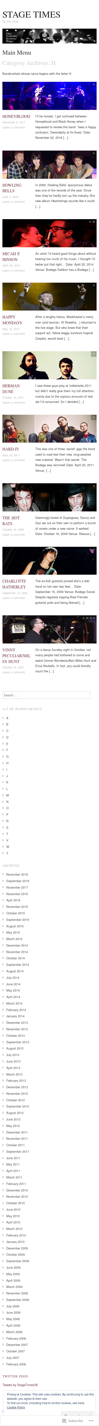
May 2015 (13, 932)
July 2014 (12, 977)
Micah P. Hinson (11, 256)
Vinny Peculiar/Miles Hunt (16, 655)
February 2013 (16, 1080)
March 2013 (14, 1074)
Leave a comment (13, 127)
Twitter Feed (15, 1376)
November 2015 (17, 906)
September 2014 (17, 964)
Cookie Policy (16, 1407)
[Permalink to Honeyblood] (49, 97)
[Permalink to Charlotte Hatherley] (49, 562)
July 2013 (12, 1054)
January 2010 (15, 1241)
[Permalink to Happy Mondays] (49, 298)
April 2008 (13, 1325)
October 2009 (15, 1254)
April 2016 (13, 900)
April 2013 (13, 1067)
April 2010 (13, 1222)
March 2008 (14, 1332)
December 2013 (17, 1022)
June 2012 (13, 1119)
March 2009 (14, 1286)
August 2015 (15, 926)
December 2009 (17, 1248)
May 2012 (13, 1125)
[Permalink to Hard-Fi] (49, 430)
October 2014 (15, 958)
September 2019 (17, 881)
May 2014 (13, 990)
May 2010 (13, 1216)
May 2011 (13, 1164)
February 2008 (16, 1338)
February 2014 (16, 1009)
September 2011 (17, 1151)
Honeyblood (16, 116)
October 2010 (15, 1203)
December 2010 (17, 1190)
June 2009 (13, 1267)
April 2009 (13, 1280)
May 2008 (13, 1319)
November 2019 (17, 874)
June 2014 (13, 984)
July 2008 (12, 1306)
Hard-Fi (10, 449)
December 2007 (17, 1344)
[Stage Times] (49, 38)
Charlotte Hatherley (14, 584)
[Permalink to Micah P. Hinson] (49, 234)
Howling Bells (11, 188)
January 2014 (15, 1016)
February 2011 (16, 1183)
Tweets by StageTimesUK (20, 1384)
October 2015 (15, 913)
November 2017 (17, 887)
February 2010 (16, 1235)
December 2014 (17, 945)
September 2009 (17, 1261)
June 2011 (13, 1158)
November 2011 (17, 1138)
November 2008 (17, 1293)
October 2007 (15, 1351)
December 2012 (17, 1087)
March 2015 (14, 938)
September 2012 (17, 1106)
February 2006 (16, 1364)
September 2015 (17, 919)
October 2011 (15, 1145)
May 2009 (13, 1274)
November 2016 (17, 893)
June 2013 (13, 1061)
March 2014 (14, 1003)
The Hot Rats (11, 520)
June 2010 (13, 1209)
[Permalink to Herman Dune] (49, 366)
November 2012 (17, 1093)
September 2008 (17, 1299)
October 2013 (15, 1035)
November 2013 (17, 1029)
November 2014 (17, 951)
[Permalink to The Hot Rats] (49, 499)
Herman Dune (11, 388)
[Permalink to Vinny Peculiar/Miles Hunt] (49, 631)
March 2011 (14, 1177)
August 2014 (15, 971)
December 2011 (17, 1132)
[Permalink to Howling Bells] (49, 166)
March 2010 (14, 1228)
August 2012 (15, 1112)
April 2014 (13, 996)
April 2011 (13, 1170)
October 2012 (15, 1100)
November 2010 (17, 1196)
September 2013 (17, 1042)
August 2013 (15, 1048)
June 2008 (13, 1312)
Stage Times (31, 14)
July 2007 (12, 1357)
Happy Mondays (12, 319)
